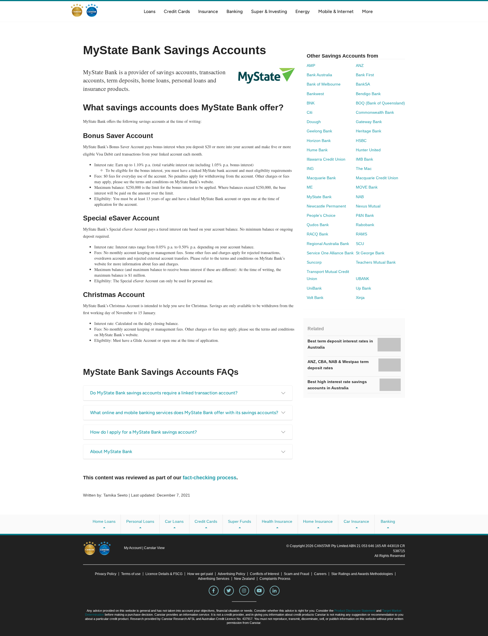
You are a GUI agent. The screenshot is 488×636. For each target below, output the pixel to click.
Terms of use (131, 574)
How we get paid (200, 574)
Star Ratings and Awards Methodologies (362, 574)
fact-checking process (209, 477)
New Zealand (244, 578)
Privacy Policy (105, 574)
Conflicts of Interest (264, 574)
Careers (320, 574)
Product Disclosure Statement (354, 610)
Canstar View (154, 548)
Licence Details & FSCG (163, 574)
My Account (133, 548)
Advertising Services (213, 578)
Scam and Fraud (296, 574)
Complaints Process (275, 578)
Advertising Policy (231, 574)
